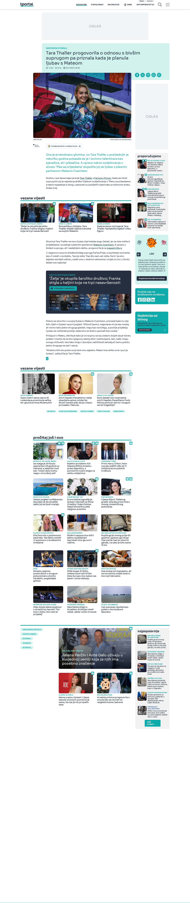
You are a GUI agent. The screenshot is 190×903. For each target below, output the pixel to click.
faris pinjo (119, 411)
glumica (51, 411)
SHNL (129, 5)
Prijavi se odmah (144, 330)
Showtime (81, 5)
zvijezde (26, 643)
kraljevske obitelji (32, 630)
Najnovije (113, 5)
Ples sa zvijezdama (68, 411)
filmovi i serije (29, 634)
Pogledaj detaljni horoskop (152, 278)
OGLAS (95, 26)
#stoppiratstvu (145, 5)
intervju (27, 648)
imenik (142, 1)
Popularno (97, 5)
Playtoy (150, 1)
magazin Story (114, 248)
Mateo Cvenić (87, 411)
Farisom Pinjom (102, 178)
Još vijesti (150, 723)
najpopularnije (148, 631)
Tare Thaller (86, 178)
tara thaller (103, 411)
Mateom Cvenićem (103, 245)
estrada (27, 639)
